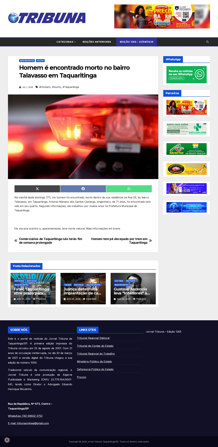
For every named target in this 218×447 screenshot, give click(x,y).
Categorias (65, 41)
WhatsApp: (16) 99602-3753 (25, 415)
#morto (56, 87)
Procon (81, 377)
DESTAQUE (19, 281)
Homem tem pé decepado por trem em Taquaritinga (119, 240)
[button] (162, 16)
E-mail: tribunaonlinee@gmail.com (28, 423)
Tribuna (41, 299)
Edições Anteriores (97, 41)
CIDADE (68, 285)
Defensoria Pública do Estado (95, 369)
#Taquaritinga (71, 87)
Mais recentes (27, 61)
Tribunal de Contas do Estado (95, 345)
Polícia (40, 61)
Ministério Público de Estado (94, 361)
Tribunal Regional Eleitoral (93, 338)
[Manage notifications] (7, 440)
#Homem (44, 87)
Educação (32, 281)
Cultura (119, 281)
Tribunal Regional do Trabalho (96, 353)
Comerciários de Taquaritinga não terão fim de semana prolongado (50, 240)
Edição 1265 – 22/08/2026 (137, 41)
